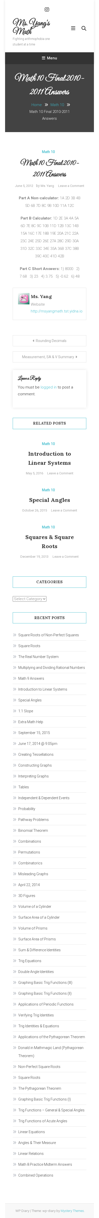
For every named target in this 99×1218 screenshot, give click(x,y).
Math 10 (48, 152)
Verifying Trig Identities (36, 1015)
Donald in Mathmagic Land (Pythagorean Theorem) (51, 1052)
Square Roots (29, 646)
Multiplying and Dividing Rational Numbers (51, 668)
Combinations (29, 841)
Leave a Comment (71, 186)
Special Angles (49, 499)
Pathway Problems (33, 820)
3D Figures (26, 896)
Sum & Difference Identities (39, 950)
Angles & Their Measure (37, 1143)
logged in (49, 387)
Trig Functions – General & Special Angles (51, 1110)
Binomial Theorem (33, 831)
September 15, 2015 (34, 733)
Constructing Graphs (35, 765)
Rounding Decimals (51, 341)
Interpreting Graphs (33, 776)
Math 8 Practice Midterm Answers (45, 1164)
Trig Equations (29, 961)
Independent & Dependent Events (44, 798)
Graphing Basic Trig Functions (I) (44, 1099)
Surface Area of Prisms (37, 939)
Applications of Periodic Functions (46, 1004)
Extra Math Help (30, 722)
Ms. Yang (47, 186)
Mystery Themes (72, 1211)
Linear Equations (31, 1132)
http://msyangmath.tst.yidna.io (56, 311)
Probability (26, 809)
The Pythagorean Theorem (39, 1088)
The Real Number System (38, 657)
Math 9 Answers (31, 678)
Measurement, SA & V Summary (48, 357)
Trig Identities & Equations (38, 1026)
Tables (23, 787)
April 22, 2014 (29, 885)
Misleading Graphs (33, 874)
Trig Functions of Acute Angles (42, 1121)
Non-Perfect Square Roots (39, 1067)
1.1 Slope (25, 711)
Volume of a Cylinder (34, 907)
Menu (52, 58)
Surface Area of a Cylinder (39, 917)
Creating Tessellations (36, 754)
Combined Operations (35, 1175)
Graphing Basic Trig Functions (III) (45, 983)
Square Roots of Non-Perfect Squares (48, 635)
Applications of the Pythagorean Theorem (51, 1037)
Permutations (29, 852)
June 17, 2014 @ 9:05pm (37, 744)
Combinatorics (30, 863)
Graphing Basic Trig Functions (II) (45, 993)
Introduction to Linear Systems (42, 689)
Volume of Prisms (32, 928)
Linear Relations (31, 1154)
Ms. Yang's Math (31, 27)
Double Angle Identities (36, 972)
